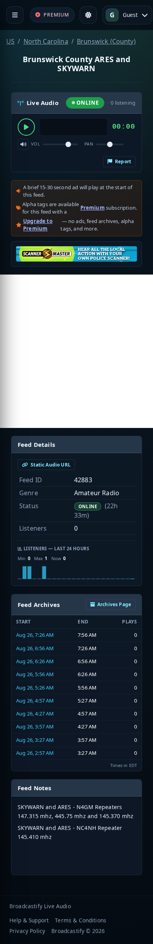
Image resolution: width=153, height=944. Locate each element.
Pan (88, 144)
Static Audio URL (50, 464)
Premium (92, 207)
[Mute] (23, 144)
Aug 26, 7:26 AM (35, 634)
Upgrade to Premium (38, 225)
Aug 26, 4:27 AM (35, 713)
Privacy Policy (27, 931)
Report (122, 161)
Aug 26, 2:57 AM (35, 752)
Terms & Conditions (80, 920)
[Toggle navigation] (15, 15)
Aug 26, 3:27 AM (35, 739)
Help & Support (29, 920)
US (10, 41)
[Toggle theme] (88, 15)
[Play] (26, 127)
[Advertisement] (76, 351)
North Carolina (46, 41)
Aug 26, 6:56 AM (35, 648)
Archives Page (114, 604)
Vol (35, 144)
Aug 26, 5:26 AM (35, 687)
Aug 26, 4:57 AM (35, 700)
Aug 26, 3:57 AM (35, 726)
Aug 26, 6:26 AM (35, 661)
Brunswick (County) (106, 41)
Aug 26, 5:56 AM (35, 674)
